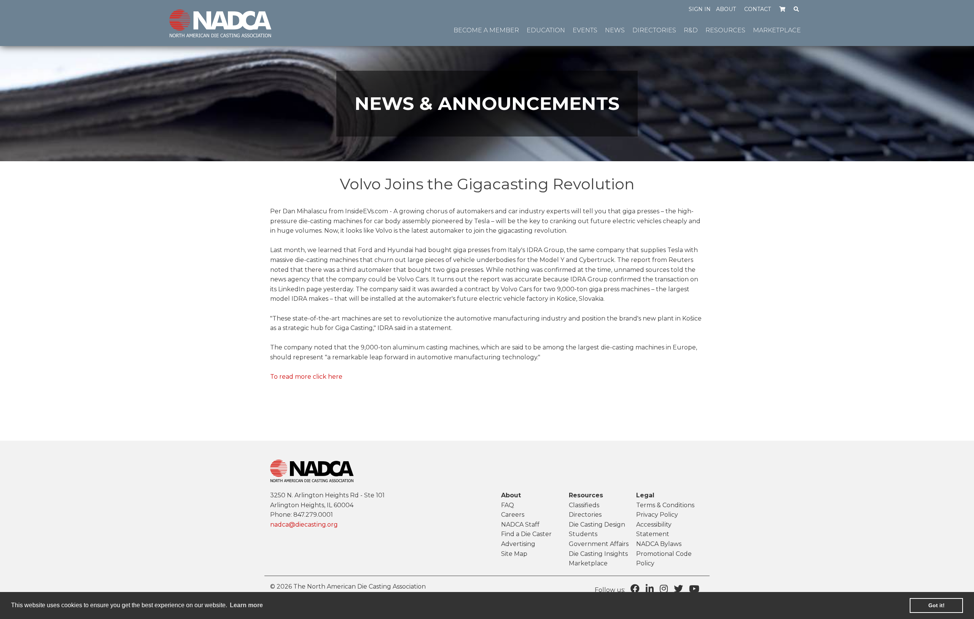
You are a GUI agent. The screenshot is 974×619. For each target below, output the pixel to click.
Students (583, 534)
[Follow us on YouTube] (694, 588)
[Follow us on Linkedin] (650, 588)
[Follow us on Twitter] (678, 588)
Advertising (518, 544)
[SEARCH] (796, 8)
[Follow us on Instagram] (664, 588)
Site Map (514, 553)
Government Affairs (599, 544)
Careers (512, 514)
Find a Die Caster (526, 534)
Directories (585, 514)
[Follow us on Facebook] (635, 588)
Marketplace (588, 563)
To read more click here (306, 376)
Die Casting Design (597, 524)
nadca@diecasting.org (304, 524)
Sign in (700, 9)
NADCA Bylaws (658, 544)
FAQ (507, 505)
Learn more (246, 605)
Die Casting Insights (598, 553)
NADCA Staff (520, 524)
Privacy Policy (657, 514)
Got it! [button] (936, 605)
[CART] (782, 8)
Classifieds (584, 505)
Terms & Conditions (665, 505)
